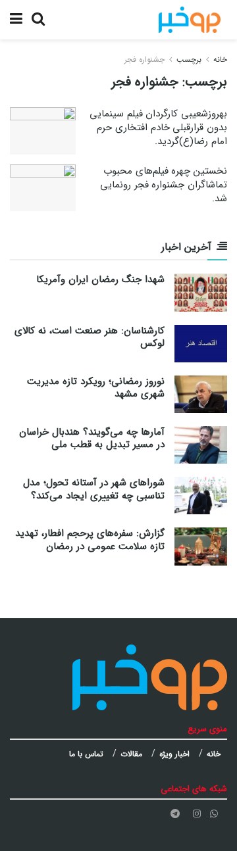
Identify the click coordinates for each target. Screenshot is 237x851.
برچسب (188, 59)
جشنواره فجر (144, 59)
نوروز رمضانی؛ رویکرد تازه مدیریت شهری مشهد (96, 388)
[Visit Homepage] (190, 20)
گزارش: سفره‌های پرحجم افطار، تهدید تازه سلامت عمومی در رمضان (90, 539)
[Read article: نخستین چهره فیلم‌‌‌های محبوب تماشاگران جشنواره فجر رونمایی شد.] (43, 188)
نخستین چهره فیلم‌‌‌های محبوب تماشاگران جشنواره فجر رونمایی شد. (163, 185)
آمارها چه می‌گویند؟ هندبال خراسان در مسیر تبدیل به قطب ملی (92, 438)
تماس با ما (86, 754)
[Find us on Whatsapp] (214, 813)
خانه (220, 59)
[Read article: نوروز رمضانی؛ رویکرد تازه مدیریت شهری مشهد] (200, 394)
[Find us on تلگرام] (175, 813)
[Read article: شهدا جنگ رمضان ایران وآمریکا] (200, 292)
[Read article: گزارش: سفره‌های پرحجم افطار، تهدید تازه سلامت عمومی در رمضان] (200, 546)
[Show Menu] (16, 19)
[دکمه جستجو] (38, 19)
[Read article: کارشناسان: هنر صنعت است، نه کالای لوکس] (200, 343)
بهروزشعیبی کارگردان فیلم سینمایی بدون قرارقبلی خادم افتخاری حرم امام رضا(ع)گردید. (158, 127)
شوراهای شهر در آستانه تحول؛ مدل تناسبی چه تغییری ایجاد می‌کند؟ (94, 489)
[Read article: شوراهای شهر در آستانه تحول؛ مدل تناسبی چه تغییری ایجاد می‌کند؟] (200, 495)
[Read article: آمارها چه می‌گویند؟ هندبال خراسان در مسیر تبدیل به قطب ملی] (200, 445)
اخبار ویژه (174, 754)
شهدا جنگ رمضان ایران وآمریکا (100, 279)
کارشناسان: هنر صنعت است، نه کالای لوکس (89, 337)
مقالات (131, 754)
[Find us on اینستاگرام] (197, 813)
